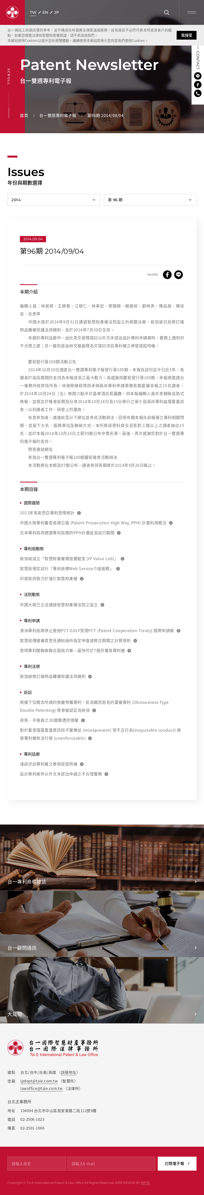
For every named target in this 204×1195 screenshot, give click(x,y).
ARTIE (145, 1183)
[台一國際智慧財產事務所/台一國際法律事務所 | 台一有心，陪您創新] (12, 12)
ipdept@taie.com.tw (39, 1081)
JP (56, 12)
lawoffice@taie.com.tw (41, 1088)
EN (45, 12)
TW (33, 12)
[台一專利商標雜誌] (102, 858)
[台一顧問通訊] (102, 924)
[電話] (198, 93)
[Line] (198, 76)
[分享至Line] (178, 274)
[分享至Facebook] (167, 274)
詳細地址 (68, 1072)
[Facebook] (198, 84)
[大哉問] (102, 990)
